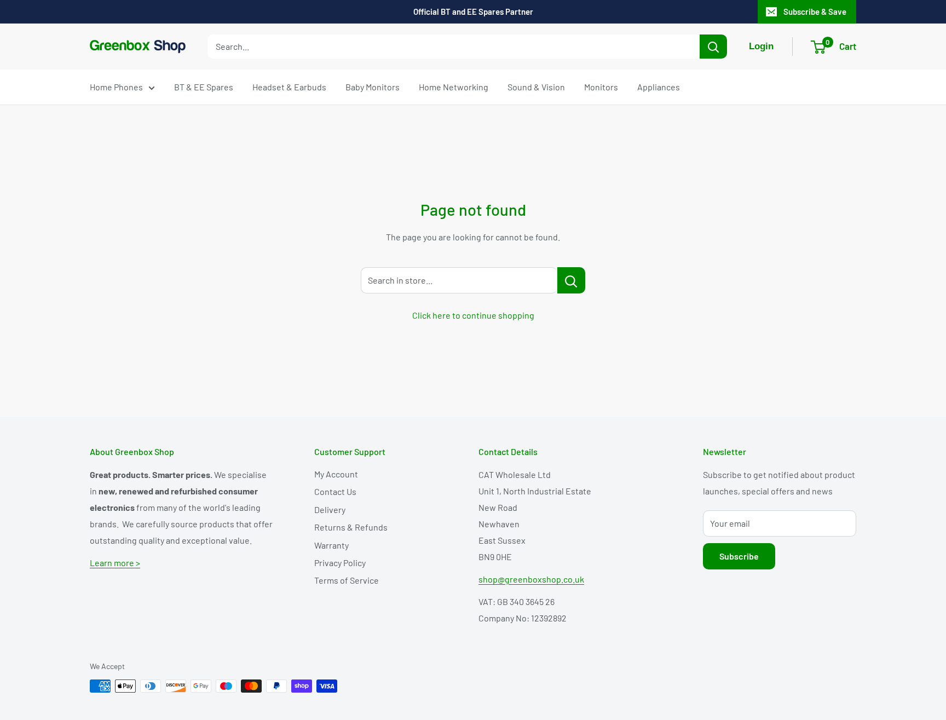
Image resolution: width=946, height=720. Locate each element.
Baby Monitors (372, 87)
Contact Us (335, 491)
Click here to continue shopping (473, 315)
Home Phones (116, 87)
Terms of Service (346, 580)
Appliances (658, 87)
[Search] (713, 46)
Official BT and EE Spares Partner (473, 11)
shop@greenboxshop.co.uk (531, 579)
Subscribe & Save (814, 11)
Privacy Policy (340, 562)
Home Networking (453, 87)
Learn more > (115, 562)
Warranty (331, 545)
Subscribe (739, 556)
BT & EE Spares (203, 87)
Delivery (329, 509)
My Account (336, 474)
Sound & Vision (536, 87)
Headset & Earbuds (289, 87)
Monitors (601, 87)
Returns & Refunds (351, 527)
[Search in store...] (571, 280)
